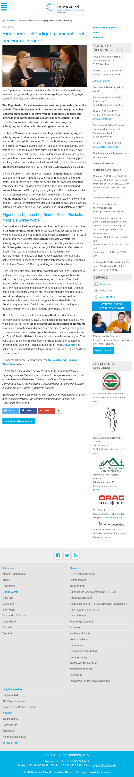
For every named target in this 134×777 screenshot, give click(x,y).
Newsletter (98, 37)
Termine (7, 633)
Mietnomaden (77, 645)
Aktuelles (11, 21)
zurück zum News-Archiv (18, 421)
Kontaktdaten (10, 719)
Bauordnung (76, 585)
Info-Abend (8, 609)
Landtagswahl (77, 580)
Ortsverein (68, 344)
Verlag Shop (106, 290)
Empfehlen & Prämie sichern (19, 707)
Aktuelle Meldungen (103, 27)
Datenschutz (9, 725)
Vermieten (75, 627)
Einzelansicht (22, 21)
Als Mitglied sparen (13, 701)
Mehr (107, 537)
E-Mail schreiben (101, 80)
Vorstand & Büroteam (14, 615)
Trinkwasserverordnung (83, 651)
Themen (74, 568)
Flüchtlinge (75, 674)
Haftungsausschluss (14, 736)
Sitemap (81, 772)
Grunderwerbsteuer (80, 597)
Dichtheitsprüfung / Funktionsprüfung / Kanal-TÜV (98, 603)
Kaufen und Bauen (80, 633)
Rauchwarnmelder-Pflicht (84, 609)
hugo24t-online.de (104, 765)
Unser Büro (9, 621)
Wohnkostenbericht (80, 669)
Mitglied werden (103, 350)
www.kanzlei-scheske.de (105, 147)
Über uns (7, 597)
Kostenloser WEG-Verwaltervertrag (89, 680)
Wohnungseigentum (81, 621)
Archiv (96, 32)
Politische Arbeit (78, 639)
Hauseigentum (77, 615)
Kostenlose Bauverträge (83, 663)
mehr (96, 401)
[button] (10, 411)
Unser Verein (10, 592)
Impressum (8, 730)
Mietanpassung (78, 657)
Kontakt (7, 713)
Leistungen (8, 603)
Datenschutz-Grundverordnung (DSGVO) (93, 592)
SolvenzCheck (107, 296)
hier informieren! (114, 517)
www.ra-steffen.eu (102, 118)
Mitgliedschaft (10, 695)
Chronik (7, 627)
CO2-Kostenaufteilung (82, 574)
